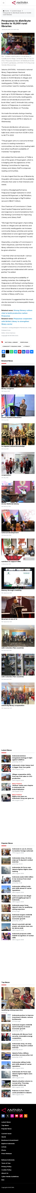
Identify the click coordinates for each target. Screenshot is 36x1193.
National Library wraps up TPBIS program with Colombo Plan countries (17, 647)
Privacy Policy (6, 1166)
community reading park (11, 346)
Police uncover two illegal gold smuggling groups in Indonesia (21, 898)
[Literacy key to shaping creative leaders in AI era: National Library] (18, 492)
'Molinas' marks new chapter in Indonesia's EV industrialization (22, 787)
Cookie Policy (6, 1170)
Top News (5, 982)
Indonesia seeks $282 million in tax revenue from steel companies (22, 879)
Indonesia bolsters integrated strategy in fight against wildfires (22, 758)
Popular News (7, 843)
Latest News (6, 750)
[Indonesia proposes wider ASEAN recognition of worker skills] (6, 936)
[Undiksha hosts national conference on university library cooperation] (18, 693)
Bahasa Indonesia (7, 1160)
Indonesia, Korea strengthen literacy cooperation (15, 474)
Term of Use (5, 1163)
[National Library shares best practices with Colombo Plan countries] (18, 664)
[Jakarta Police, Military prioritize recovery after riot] (6, 1056)
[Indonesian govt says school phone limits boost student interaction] (18, 405)
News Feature (17, 783)
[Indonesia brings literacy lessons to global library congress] (18, 376)
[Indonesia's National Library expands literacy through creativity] (18, 578)
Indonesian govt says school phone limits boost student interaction (17, 416)
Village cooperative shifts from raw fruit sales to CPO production (22, 776)
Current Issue (16, 11)
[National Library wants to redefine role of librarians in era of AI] (18, 607)
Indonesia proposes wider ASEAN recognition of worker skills (23, 936)
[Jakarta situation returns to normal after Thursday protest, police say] (6, 1084)
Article (3, 1147)
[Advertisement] (18, 729)
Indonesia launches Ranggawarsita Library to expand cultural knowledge (17, 445)
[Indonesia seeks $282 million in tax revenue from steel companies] (6, 880)
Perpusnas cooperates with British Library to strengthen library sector (16, 321)
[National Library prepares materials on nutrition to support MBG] (18, 549)
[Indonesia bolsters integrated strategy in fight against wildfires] (6, 758)
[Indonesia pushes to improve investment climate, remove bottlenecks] (6, 1018)
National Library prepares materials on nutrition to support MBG (16, 560)
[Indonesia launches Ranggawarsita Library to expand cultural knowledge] (18, 434)
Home (6, 11)
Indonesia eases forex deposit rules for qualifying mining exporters (22, 907)
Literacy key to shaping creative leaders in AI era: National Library (17, 503)
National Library (11, 342)
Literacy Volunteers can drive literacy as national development (16, 531)
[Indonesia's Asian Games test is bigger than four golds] (6, 768)
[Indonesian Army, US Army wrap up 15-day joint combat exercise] (6, 861)
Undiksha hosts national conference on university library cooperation (16, 704)
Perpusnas (24, 342)
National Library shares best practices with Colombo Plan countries (16, 676)
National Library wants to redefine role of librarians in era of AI (17, 618)
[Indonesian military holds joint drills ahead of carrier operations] (6, 889)
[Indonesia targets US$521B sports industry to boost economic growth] (6, 917)
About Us (4, 1173)
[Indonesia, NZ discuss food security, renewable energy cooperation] (6, 1037)
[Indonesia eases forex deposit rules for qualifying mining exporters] (6, 908)
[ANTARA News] (20, 2)
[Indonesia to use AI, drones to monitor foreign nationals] (6, 852)
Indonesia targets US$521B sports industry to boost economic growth (22, 917)
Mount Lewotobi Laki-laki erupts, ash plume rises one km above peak (22, 926)
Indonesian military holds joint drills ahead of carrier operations (22, 888)
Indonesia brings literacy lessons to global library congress (17, 387)
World (3, 1137)
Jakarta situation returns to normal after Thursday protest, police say (22, 1083)
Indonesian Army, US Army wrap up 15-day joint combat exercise (22, 860)
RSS (2, 1180)
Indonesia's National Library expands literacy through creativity (15, 589)
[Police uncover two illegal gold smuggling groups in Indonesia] (6, 898)
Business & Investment (9, 1140)
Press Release (6, 1153)
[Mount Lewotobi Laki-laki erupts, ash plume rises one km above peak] (6, 927)
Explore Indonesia (7, 1143)
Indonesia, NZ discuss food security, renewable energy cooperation (22, 1036)
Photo (3, 1150)
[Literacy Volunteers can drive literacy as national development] (18, 520)
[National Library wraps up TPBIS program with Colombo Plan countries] (18, 636)
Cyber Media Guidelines (10, 1176)
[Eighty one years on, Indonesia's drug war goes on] (6, 798)
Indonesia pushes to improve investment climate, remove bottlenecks (23, 1017)
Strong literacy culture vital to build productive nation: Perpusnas (16, 313)
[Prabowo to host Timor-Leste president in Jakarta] (6, 1093)
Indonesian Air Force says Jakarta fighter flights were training (22, 869)
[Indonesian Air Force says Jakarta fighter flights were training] (6, 870)
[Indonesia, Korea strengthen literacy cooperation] (18, 463)
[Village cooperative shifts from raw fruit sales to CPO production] (6, 777)
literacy (26, 346)
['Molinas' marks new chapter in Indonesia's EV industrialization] (6, 787)
